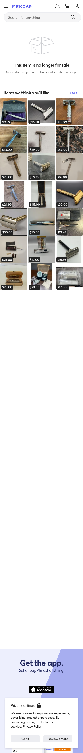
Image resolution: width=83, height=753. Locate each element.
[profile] (76, 6)
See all (74, 93)
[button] (57, 6)
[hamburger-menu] (6, 6)
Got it (25, 739)
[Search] (73, 17)
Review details (57, 739)
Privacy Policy (31, 726)
